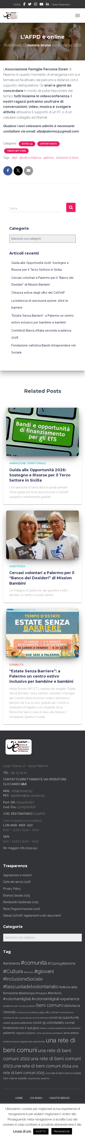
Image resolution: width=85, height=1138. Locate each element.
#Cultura (13, 971)
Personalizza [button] (62, 1131)
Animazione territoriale (27, 463)
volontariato (34, 1078)
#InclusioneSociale (23, 979)
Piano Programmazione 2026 (21, 909)
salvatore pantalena (52, 1033)
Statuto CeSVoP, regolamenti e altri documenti (32, 915)
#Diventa (28, 972)
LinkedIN (47, 5)
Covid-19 (27, 144)
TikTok (17, 4)
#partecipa (27, 993)
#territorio (55, 993)
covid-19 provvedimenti (17, 1022)
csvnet (70, 1023)
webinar (45, 1078)
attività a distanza (30, 157)
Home (19, 1098)
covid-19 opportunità (64, 1017)
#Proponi (41, 993)
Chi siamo (36, 1098)
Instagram (35, 5)
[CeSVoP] (12, 15)
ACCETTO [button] (41, 1131)
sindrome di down (67, 157)
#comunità (34, 963)
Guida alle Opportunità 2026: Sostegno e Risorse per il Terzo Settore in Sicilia (39, 475)
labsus (43, 1028)
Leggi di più (22, 1131)
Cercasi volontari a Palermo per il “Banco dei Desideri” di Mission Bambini (41, 578)
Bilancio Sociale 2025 (16, 895)
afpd (14, 157)
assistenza (17, 566)
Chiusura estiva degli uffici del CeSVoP (38, 292)
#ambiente (11, 963)
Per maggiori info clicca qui (20, 848)
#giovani (44, 971)
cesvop (9, 1012)
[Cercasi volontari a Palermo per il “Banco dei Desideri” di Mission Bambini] (42, 534)
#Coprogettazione (61, 963)
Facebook (24, 5)
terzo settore (71, 1033)
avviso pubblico (27, 1006)
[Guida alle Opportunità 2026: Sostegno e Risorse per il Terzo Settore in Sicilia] (42, 431)
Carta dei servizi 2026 (17, 881)
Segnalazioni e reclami (17, 875)
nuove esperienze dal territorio (63, 1028)
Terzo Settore (16, 151)
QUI (23, 784)
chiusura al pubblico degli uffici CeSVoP (38, 1012)
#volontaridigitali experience (55, 999)
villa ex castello (18, 1078)
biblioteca (72, 1005)
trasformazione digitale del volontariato (24, 1041)
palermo (48, 157)
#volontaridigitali (17, 999)
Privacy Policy (12, 888)
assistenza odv (10, 1006)
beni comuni (49, 1005)
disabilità (16, 664)
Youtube (41, 5)
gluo (36, 1028)
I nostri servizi (59, 1098)
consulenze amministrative (34, 1017)
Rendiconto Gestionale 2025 (20, 902)
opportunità (48, 144)
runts (38, 1033)
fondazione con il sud (17, 1028)
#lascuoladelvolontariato (30, 986)
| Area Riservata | (61, 4)
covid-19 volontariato (48, 1023)
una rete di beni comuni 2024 (42, 1065)
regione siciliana (25, 1033)
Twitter (29, 5)
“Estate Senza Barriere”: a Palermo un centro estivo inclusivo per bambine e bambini (41, 676)
